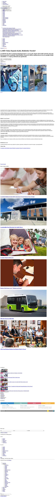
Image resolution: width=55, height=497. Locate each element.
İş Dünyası (12, 33)
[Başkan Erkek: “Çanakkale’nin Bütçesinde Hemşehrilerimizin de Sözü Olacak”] (4, 385)
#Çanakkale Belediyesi (26, 148)
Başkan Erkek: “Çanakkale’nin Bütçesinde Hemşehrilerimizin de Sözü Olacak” (18, 386)
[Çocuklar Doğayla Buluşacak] (23, 255)
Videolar (4, 2)
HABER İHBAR (3, 496)
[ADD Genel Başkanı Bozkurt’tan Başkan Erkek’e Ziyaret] (23, 347)
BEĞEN (1, 392)
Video (4, 488)
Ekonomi (4, 31)
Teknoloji (4, 21)
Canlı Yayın (5, 3)
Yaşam (4, 14)
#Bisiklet (13, 148)
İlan (18, 33)
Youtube (13, 28)
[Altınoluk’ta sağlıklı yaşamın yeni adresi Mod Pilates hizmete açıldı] (4, 380)
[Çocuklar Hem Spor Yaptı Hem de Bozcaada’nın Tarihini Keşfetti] (4, 389)
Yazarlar (4, 489)
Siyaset (7, 31)
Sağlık (12, 34)
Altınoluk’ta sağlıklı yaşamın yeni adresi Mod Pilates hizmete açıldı (15, 381)
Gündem (4, 34)
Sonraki (4, 164)
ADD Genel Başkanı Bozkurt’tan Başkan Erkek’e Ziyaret (13, 349)
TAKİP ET (2, 394)
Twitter (7, 28)
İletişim (6, 36)
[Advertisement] (27, 101)
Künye (4, 36)
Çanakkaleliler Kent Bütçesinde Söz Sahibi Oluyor (11, 227)
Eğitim (4, 10)
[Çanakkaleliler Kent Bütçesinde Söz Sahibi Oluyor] (23, 225)
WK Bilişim (9, 460)
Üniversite (13, 31)
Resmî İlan (4, 25)
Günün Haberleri (5, 4)
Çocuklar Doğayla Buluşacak (6, 257)
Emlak (4, 12)
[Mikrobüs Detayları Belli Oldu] (23, 316)
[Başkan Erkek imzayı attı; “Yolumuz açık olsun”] (23, 286)
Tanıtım (9, 33)
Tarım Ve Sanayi (5, 17)
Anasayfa (2, 48)
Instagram (10, 28)
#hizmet (20, 148)
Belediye (4, 19)
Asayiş (4, 9)
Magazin (15, 34)
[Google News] (3, 63)
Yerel (3, 23)
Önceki (1, 164)
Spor (10, 34)
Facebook (4, 28)
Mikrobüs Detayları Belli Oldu (7, 318)
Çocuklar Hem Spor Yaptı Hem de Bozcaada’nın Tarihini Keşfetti (17, 390)
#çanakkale (17, 148)
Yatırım (15, 33)
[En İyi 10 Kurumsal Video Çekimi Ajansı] (4, 376)
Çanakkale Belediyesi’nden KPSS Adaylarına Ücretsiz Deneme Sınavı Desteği (17, 196)
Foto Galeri (4, 1)
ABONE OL (2, 398)
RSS (8, 36)
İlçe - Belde (8, 34)
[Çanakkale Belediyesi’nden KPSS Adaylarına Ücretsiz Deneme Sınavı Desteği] (23, 194)
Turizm (9, 31)
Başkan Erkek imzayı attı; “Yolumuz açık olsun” (11, 288)
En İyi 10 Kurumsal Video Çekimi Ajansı (12, 377)
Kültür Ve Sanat (20, 34)
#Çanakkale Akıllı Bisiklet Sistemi (6, 148)
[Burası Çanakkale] (3, 432)
